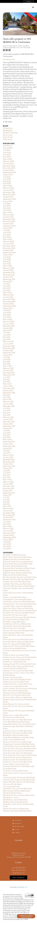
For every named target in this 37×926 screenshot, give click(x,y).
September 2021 (9, 279)
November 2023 (9, 221)
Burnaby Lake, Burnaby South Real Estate (18, 579)
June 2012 (6, 473)
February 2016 (8, 402)
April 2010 (6, 524)
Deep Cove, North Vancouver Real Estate (18, 608)
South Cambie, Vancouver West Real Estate (19, 746)
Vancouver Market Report (12, 784)
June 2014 (6, 433)
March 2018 (7, 366)
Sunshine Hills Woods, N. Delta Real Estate (18, 766)
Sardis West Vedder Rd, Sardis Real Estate (18, 737)
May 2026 (7, 155)
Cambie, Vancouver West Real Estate (16, 582)
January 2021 (8, 297)
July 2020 (6, 310)
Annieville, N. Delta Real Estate (14, 555)
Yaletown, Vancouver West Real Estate (17, 811)
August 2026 (7, 148)
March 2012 (7, 479)
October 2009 (8, 535)
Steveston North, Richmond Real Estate (17, 757)
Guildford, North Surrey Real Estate (16, 655)
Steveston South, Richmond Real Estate (17, 760)
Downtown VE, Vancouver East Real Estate (18, 613)
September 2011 (9, 493)
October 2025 (8, 170)
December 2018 (8, 346)
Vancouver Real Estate (11, 786)
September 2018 (9, 353)
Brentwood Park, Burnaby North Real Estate (19, 568)
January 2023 (8, 244)
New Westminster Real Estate (14, 717)
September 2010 (9, 520)
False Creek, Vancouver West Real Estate (18, 639)
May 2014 (6, 435)
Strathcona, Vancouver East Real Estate (17, 762)
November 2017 (9, 373)
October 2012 (8, 464)
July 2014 (6, 430)
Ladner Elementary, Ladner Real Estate (17, 684)
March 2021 (7, 292)
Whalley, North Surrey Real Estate (15, 802)
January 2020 (8, 324)
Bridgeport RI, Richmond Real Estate (16, 570)
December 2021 (9, 272)
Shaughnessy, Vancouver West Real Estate (18, 744)
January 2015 (8, 419)
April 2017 (6, 382)
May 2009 (7, 546)
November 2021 (9, 275)
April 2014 (6, 437)
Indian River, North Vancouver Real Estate (18, 666)
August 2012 (7, 468)
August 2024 (7, 201)
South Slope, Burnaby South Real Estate (17, 753)
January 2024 (8, 217)
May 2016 (6, 395)
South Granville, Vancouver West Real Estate (19, 748)
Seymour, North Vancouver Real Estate (17, 742)
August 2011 (7, 495)
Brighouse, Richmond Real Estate (15, 575)
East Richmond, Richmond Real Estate (17, 624)
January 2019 (8, 344)
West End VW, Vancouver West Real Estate (19, 795)
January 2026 (8, 163)
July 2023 (6, 230)
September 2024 (9, 199)
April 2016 (6, 397)
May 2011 (6, 502)
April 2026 (7, 157)
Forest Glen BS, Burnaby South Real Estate (18, 642)
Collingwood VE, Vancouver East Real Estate (19, 604)
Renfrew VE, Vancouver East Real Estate (17, 733)
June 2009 (7, 544)
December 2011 (8, 486)
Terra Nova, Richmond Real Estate (15, 771)
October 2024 (8, 197)
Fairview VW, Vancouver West (14, 628)
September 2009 (9, 537)
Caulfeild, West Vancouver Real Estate (17, 584)
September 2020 (9, 306)
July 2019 (6, 333)
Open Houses (8, 137)
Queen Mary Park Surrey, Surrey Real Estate (19, 724)
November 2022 (9, 248)
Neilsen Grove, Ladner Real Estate (15, 715)
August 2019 (7, 330)
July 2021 (6, 284)
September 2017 (9, 375)
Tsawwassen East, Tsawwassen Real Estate (19, 777)
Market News (8, 130)
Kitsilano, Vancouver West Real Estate (17, 679)
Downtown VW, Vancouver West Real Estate (19, 617)
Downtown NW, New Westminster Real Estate (20, 610)
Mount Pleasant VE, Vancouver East (16, 704)
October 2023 (8, 224)
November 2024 (9, 195)
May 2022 (7, 261)
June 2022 (7, 259)
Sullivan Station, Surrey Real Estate (16, 764)
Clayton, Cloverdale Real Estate (15, 597)
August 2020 (8, 308)
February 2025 (8, 188)
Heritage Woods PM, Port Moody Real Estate (19, 664)
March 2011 (7, 506)
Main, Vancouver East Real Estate (15, 691)
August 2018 (7, 355)
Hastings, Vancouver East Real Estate (16, 659)
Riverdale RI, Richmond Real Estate (15, 735)
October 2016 (8, 390)
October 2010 (8, 517)
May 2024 (7, 208)
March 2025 (7, 186)
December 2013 (9, 442)
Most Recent (7, 146)
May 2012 (6, 475)
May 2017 (6, 379)
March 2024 (7, 212)
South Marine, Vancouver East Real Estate (18, 751)
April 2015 (6, 415)
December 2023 (9, 219)
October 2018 (8, 350)
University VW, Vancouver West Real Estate (19, 780)
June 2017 (6, 377)
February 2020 (8, 321)
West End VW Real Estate (12, 793)
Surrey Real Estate (9, 768)
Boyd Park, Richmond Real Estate (15, 566)
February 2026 (8, 161)
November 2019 (9, 326)
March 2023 (7, 239)
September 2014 (9, 426)
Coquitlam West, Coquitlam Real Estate (17, 606)
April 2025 (7, 183)
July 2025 (6, 177)
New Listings (7, 135)
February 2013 (8, 455)
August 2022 (7, 255)
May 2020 (7, 315)
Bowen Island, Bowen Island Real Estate (17, 564)
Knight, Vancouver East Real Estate (16, 682)
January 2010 (8, 531)
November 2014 (9, 422)
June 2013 (6, 453)
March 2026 (7, 159)
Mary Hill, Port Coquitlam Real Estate (16, 695)
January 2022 (8, 270)
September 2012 (9, 466)
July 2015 (6, 408)
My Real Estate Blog (10, 133)
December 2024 (9, 192)
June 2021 (6, 286)
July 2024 (6, 204)
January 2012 (8, 484)
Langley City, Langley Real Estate (15, 686)
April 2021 (6, 290)
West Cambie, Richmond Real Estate (16, 791)
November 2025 (9, 168)
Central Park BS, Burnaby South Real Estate (19, 586)
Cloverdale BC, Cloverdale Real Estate (17, 599)
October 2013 (8, 444)
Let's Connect (18, 877)
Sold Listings (7, 139)
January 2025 (8, 190)
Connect (28, 1)
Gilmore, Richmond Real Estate (14, 648)
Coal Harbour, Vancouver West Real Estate (19, 602)
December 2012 (9, 459)
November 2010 (9, 515)
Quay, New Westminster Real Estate (16, 722)
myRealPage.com (22, 887)
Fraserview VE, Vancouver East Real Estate (19, 646)
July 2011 (6, 497)
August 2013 (7, 448)
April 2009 (7, 548)
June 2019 (6, 335)
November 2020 (9, 301)
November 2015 (9, 406)
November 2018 (9, 348)
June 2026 (7, 152)
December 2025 (9, 166)
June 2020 (7, 313)
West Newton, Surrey (11, 797)
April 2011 (6, 504)
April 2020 (7, 317)
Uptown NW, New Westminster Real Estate (18, 782)
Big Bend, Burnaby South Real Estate (16, 559)
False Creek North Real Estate (14, 633)
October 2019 (8, 328)
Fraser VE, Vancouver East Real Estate (17, 644)
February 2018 (8, 368)
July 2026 (6, 150)
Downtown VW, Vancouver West (15, 615)
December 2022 (9, 246)
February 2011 (8, 508)
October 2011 (7, 491)
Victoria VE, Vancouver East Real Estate (17, 788)
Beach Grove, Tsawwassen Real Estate (17, 557)
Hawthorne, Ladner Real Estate (14, 662)
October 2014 (8, 424)
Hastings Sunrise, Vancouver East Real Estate (19, 657)
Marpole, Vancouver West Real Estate (17, 693)
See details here (9, 59)
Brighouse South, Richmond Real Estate (17, 573)
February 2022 (8, 268)
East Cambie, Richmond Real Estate (16, 619)
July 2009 (6, 542)
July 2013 (6, 451)
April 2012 (6, 477)
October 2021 (8, 277)
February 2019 (8, 341)
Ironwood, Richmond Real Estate (15, 668)
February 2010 (8, 528)
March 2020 (7, 319)
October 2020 (8, 304)
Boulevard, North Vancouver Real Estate (18, 562)
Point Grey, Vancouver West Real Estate (17, 720)
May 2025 (7, 181)
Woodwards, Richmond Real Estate (16, 809)
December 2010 (9, 513)
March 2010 (7, 526)
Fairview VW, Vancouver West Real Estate (18, 630)
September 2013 (9, 446)
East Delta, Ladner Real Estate (14, 622)
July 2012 (6, 471)
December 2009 (9, 533)
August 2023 (7, 228)
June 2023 (7, 232)
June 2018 (6, 359)
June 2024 (7, 206)
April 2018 (6, 364)
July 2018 (6, 357)
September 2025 (9, 172)
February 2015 (8, 417)
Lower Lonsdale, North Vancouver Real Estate (20, 688)
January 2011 (7, 511)
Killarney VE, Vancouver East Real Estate (18, 671)
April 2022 (7, 264)
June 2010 (7, 522)
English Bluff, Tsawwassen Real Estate (19, 47)
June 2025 (7, 179)
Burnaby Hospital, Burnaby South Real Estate (19, 577)
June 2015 (6, 410)
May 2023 (7, 235)
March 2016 (7, 399)
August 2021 (7, 281)
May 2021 (6, 288)
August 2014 (7, 428)
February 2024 (8, 215)
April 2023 (7, 237)
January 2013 (8, 457)
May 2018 (6, 362)
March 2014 (7, 439)
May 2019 (6, 337)
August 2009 (8, 540)
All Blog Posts (8, 128)
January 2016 (8, 404)
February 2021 (8, 295)
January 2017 (8, 386)
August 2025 (8, 175)
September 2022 (9, 252)
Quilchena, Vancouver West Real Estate (17, 731)
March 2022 (7, 266)
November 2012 (9, 462)
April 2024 (7, 210)
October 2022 (8, 250)
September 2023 (9, 226)
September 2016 (9, 393)
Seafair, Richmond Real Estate (14, 740)
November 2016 (9, 388)
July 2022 (6, 257)
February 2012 (8, 482)
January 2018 (8, 370)
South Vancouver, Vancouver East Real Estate (19, 755)
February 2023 (8, 241)
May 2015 (6, 413)
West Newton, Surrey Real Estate (15, 800)
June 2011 (6, 500)
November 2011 (8, 488)
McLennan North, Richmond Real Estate (17, 697)
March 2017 (7, 384)
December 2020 (9, 299)
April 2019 (6, 339)
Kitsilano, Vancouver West (12, 677)
